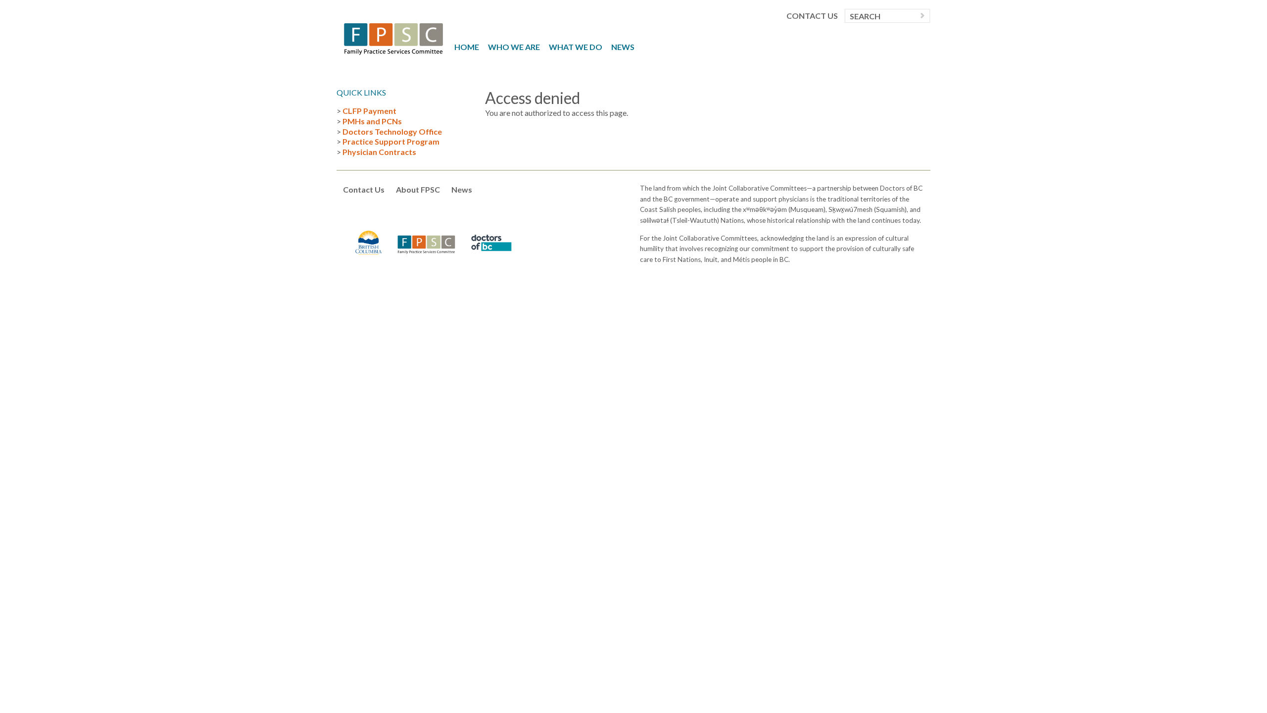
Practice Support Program (390, 141)
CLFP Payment (369, 110)
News (622, 46)
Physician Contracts (379, 151)
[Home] (393, 38)
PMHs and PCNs (372, 121)
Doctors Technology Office (392, 131)
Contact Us (812, 16)
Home (466, 46)
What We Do (575, 46)
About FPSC (418, 189)
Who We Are (514, 46)
